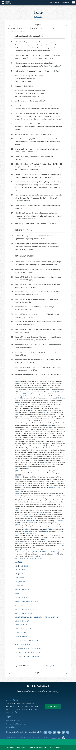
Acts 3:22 (49, 552)
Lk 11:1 (27, 531)
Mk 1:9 (32, 613)
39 (33, 552)
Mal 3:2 (60, 487)
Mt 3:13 (24, 613)
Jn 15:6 (26, 589)
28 (41, 558)
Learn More (53, 706)
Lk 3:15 (59, 398)
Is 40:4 (24, 394)
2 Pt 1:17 (56, 617)
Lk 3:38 (62, 545)
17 (62, 28)
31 (23, 578)
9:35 (21, 617)
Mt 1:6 (36, 556)
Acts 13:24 (22, 566)
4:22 (21, 625)
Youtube (54, 732)
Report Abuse (54, 2)
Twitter (45, 732)
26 (19, 404)
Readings (65, 2)
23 (21, 31)
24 (24, 31)
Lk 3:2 (19, 392)
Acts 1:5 (33, 601)
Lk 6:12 (55, 527)
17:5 (40, 617)
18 (65, 28)
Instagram (63, 732)
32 (21, 398)
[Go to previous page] (10, 25)
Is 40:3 (58, 392)
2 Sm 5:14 (23, 633)
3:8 (17, 585)
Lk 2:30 (17, 398)
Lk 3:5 (31, 394)
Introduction (14, 28)
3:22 (17, 535)
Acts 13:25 (25, 597)
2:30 (20, 578)
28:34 (39, 648)
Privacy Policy (51, 666)
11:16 (38, 601)
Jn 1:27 (27, 601)
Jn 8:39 (21, 585)
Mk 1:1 (31, 558)
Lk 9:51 (29, 521)
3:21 (17, 510)
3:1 (17, 381)
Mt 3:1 (23, 558)
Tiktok (67, 732)
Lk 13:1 (48, 425)
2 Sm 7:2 (56, 554)
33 (20, 640)
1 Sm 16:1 (25, 637)
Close (37, 741)
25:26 (27, 648)
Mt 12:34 (22, 582)
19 (9, 31)
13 (50, 28)
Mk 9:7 (45, 617)
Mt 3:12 (39, 491)
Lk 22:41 (17, 533)
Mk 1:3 (53, 392)
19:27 (34, 521)
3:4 (17, 471)
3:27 (17, 629)
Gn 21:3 (22, 648)
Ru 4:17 (24, 640)
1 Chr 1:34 (33, 648)
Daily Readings (23, 691)
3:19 (17, 493)
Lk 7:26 (43, 462)
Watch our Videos (51, 691)
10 (41, 28)
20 (12, 31)
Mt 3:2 (28, 468)
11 (44, 28)
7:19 (20, 601)
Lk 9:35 (34, 518)
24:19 (44, 552)
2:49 (29, 516)
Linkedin (59, 732)
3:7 (17, 582)
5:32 (29, 656)
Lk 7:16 (30, 552)
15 (56, 28)
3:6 (17, 578)
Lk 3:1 (62, 387)
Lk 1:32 (23, 516)
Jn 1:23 (21, 574)
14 (53, 28)
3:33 (17, 644)
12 (47, 28)
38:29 (28, 644)
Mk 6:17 (32, 609)
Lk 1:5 (44, 446)
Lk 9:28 (48, 529)
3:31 (17, 550)
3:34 (17, 648)
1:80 (20, 562)
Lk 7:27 (47, 464)
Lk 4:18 (57, 521)
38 (23, 404)
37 (21, 404)
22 (18, 31)
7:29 (20, 593)
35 (27, 516)
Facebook (50, 732)
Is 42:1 (42, 512)
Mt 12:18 (36, 617)
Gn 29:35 (23, 644)
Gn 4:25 (24, 656)
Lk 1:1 (43, 387)
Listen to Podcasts (36, 691)
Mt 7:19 (21, 589)
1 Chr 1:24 (34, 652)
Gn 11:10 (25, 652)
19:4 (27, 566)
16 (59, 28)
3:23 (17, 541)
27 (56, 487)
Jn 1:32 (50, 617)
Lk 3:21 (56, 496)
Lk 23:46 (32, 533)
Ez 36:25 (52, 487)
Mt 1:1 (24, 621)
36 (20, 652)
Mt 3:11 (24, 489)
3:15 (17, 597)
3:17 (17, 491)
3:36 (17, 656)
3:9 (17, 589)
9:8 (36, 552)
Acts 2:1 (25, 485)
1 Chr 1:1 (34, 656)
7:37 (57, 552)
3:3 (17, 468)
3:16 (17, 477)
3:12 (17, 593)
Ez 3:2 (29, 629)
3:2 (17, 441)
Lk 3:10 (32, 410)
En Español (38, 17)
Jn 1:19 (37, 558)
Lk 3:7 (29, 404)
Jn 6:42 (25, 625)
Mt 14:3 (24, 609)
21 (15, 31)
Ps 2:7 (44, 539)
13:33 (40, 552)
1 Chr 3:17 (23, 629)
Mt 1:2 (30, 541)
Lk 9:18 (29, 529)
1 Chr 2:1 (33, 640)
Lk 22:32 (45, 531)
